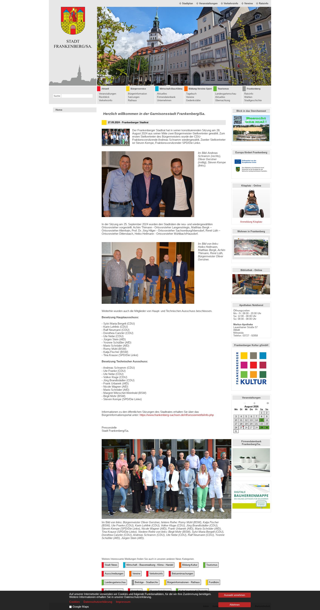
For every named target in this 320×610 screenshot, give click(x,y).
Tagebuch (191, 93)
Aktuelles (162, 93)
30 (267, 427)
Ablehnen (235, 604)
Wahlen (248, 97)
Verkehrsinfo (231, 3)
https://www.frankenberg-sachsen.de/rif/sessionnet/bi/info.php (177, 414)
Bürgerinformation (137, 93)
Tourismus (223, 88)
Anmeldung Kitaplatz (251, 221)
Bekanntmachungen (182, 573)
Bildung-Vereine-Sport (200, 88)
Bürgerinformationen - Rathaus (183, 582)
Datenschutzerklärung (98, 601)
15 (261, 420)
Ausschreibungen (114, 573)
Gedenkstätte (193, 100)
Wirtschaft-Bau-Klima (171, 88)
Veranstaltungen (208, 3)
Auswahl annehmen (234, 595)
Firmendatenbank (166, 97)
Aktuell (105, 88)
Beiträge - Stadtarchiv (146, 582)
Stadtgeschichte (253, 100)
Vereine (248, 3)
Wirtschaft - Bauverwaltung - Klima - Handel (149, 564)
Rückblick (104, 97)
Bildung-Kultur (189, 564)
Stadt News (111, 564)
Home (59, 109)
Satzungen (133, 97)
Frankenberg (253, 88)
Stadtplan (187, 3)
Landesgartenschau (225, 93)
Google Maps (81, 606)
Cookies (74, 601)
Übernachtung (222, 100)
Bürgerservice (138, 88)
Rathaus (132, 100)
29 (261, 427)
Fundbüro (214, 582)
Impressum (123, 601)
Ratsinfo (263, 3)
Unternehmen (164, 100)
